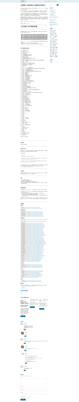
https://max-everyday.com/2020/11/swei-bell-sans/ (36, 231)
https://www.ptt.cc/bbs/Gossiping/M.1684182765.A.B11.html (30, 348)
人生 (50, 1)
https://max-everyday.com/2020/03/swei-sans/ (33, 261)
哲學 (56, 47)
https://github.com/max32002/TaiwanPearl (30, 21)
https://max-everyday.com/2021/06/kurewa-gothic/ (36, 271)
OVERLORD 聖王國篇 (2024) (53, 19)
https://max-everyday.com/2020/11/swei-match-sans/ (37, 226)
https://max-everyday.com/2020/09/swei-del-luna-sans (39, 243)
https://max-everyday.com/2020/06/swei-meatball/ (35, 266)
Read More (23, 316)
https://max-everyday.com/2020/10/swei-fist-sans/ (36, 237)
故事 (53, 50)
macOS (53, 38)
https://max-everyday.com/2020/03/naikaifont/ (33, 273)
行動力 (51, 56)
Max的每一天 (23, 1)
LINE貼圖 (48, 1)
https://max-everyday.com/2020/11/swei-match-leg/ (37, 225)
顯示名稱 (22, 386)
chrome (51, 31)
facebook (51, 34)
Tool (54, 43)
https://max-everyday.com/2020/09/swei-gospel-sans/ (37, 241)
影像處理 (56, 49)
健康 (50, 47)
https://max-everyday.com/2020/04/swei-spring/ (36, 267)
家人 (53, 49)
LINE (56, 36)
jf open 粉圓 (33, 8)
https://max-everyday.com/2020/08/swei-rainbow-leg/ (37, 255)
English (55, 33)
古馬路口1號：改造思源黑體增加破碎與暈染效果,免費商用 (25, 306)
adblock (51, 30)
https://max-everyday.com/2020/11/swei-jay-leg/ (35, 211)
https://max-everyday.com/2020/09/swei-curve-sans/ (36, 245)
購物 (56, 56)
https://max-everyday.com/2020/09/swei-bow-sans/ (36, 247)
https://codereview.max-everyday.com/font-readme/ (34, 281)
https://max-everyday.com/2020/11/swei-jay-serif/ (36, 213)
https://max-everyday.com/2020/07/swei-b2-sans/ (35, 253)
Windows (54, 44)
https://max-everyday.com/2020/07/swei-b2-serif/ (35, 265)
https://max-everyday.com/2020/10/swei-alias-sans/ (37, 239)
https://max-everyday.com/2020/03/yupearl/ (32, 277)
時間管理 (56, 52)
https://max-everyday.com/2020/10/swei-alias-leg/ (36, 238)
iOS (50, 36)
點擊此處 (22, 144)
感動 (51, 50)
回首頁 (45, 1)
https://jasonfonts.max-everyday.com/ (35, 280)
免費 (53, 47)
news (54, 41)
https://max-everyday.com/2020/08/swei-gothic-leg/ (35, 254)
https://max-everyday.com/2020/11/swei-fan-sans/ (36, 215)
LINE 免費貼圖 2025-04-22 (52, 15)
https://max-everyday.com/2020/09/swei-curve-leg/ (36, 244)
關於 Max (56, 1)
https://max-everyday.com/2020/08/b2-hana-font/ (33, 207)
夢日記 (51, 49)
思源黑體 (25, 31)
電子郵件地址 (22, 389)
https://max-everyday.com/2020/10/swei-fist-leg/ (36, 236)
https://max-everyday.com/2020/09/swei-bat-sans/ (36, 248)
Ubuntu (51, 44)
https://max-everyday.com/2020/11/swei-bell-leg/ (36, 230)
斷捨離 (53, 52)
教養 (50, 52)
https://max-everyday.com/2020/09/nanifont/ (33, 272)
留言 (21, 377)
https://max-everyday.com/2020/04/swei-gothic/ (34, 260)
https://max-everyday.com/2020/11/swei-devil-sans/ (37, 233)
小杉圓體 (28, 31)
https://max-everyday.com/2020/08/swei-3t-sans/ (36, 250)
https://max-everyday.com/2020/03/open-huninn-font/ (34, 276)
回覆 (24, 329)
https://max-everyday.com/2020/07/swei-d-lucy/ (34, 257)
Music (51, 41)
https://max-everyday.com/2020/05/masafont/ (34, 275)
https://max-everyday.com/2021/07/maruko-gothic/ (36, 270)
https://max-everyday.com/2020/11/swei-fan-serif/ (36, 216)
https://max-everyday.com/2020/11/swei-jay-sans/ (36, 212)
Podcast (53, 1)
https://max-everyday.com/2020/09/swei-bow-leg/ (36, 246)
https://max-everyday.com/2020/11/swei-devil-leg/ (36, 232)
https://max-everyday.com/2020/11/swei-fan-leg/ (36, 214)
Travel (56, 43)
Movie (56, 39)
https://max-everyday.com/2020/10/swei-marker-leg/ (37, 234)
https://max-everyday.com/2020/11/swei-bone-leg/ (36, 227)
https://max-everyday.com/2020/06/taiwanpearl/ (34, 259)
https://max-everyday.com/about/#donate (28, 286)
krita (52, 36)
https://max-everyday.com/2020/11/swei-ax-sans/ (36, 229)
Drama (51, 33)
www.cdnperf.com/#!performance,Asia (27, 166)
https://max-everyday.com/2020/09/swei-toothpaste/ (37, 249)
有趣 (52, 53)
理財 (55, 53)
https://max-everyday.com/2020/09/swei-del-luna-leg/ (38, 242)
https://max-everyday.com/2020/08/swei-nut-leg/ (36, 251)
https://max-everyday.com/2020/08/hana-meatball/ (35, 208)
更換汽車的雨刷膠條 (52, 14)
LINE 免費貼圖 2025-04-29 (52, 11)
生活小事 (34, 300)
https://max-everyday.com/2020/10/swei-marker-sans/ (38, 235)
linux (50, 38)
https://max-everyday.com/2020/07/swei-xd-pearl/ (36, 256)
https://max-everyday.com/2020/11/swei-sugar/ (35, 264)
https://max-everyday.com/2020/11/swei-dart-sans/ (36, 224)
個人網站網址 (22, 392)
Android (55, 30)
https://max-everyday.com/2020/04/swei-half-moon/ (36, 258)
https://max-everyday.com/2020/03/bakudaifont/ (36, 274)
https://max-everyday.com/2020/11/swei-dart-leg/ (36, 223)
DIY (54, 31)
